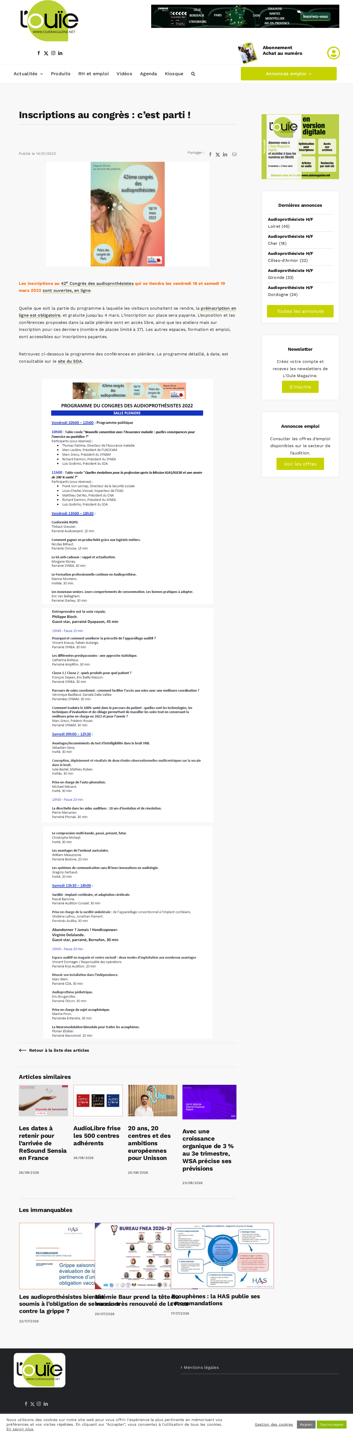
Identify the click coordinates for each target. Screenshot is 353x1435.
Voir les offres (300, 464)
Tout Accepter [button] (331, 1424)
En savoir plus (19, 1429)
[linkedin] (60, 53)
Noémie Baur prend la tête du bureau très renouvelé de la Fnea (141, 1300)
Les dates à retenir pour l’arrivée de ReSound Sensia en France (43, 1143)
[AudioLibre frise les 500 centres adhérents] (98, 1088)
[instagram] (53, 53)
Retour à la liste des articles (59, 1050)
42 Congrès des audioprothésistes (97, 283)
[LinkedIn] (46, 1404)
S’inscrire (300, 387)
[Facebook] (26, 1404)
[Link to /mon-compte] (333, 53)
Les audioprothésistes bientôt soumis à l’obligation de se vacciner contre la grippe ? (69, 1304)
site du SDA (70, 361)
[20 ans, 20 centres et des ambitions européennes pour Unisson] (152, 1088)
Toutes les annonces (300, 311)
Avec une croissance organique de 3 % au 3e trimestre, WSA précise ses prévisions (208, 1150)
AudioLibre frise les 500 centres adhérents (96, 1136)
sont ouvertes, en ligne (66, 290)
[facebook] (39, 53)
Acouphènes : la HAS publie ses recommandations (215, 1300)
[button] (193, 73)
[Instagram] (39, 1404)
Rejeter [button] (306, 1424)
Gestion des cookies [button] (274, 1424)
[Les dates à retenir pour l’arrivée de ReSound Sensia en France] (43, 1088)
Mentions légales (201, 1367)
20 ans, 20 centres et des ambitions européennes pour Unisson (149, 1143)
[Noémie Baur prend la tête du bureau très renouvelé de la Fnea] (146, 1256)
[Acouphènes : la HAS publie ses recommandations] (222, 1255)
